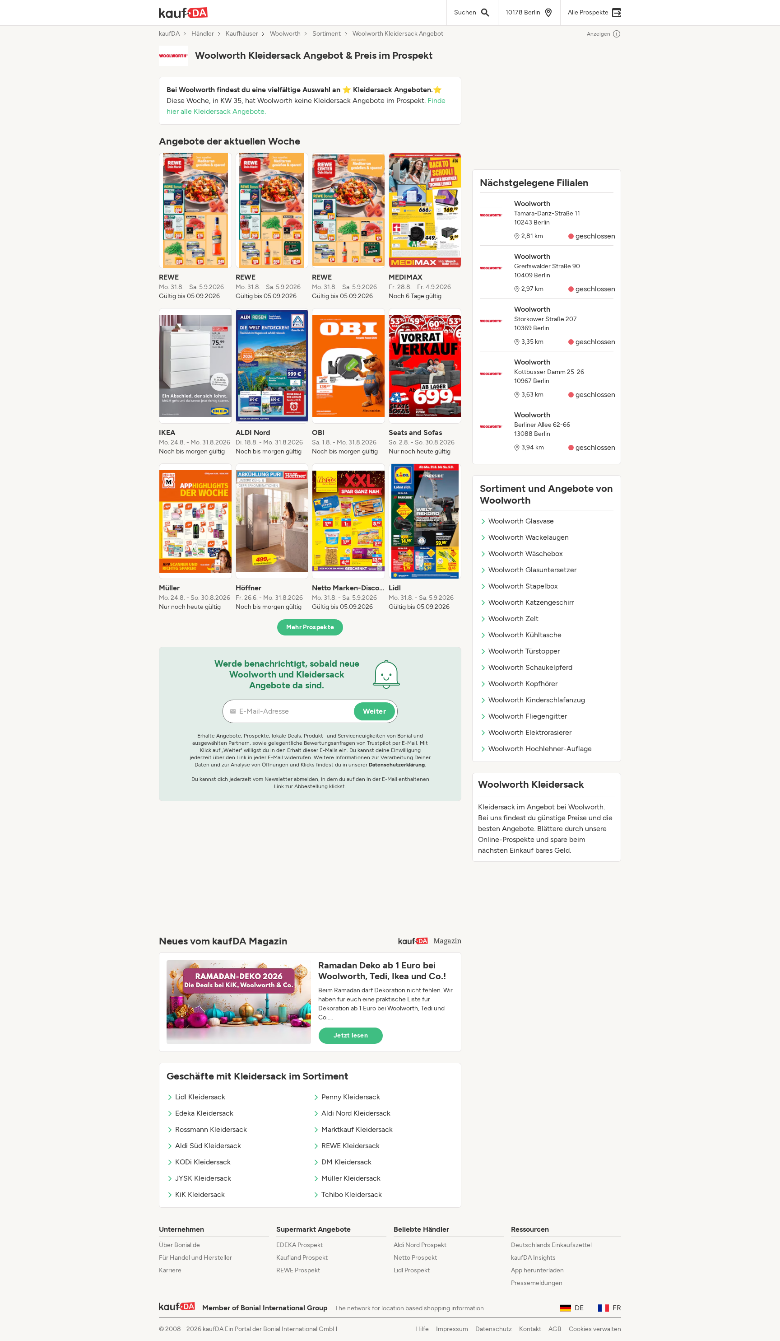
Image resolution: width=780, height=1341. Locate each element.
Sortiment (326, 34)
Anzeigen (598, 34)
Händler (202, 34)
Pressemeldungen (536, 1283)
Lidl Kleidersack (200, 1097)
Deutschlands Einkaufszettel (551, 1245)
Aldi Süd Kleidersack (208, 1145)
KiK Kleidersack (200, 1194)
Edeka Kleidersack (204, 1113)
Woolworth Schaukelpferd (530, 667)
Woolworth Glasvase (521, 521)
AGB (555, 1329)
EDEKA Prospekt (299, 1245)
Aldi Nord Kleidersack (355, 1113)
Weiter (374, 711)
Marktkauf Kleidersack (357, 1129)
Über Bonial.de (179, 1245)
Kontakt (530, 1329)
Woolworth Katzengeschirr (531, 602)
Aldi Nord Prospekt (420, 1245)
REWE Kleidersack (350, 1145)
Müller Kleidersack (351, 1178)
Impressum (452, 1329)
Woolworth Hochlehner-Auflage (540, 748)
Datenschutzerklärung (397, 765)
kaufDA (169, 34)
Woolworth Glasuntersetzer (532, 569)
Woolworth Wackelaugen (528, 537)
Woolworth (285, 34)
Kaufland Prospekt (302, 1258)
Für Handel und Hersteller (195, 1258)
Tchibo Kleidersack (351, 1194)
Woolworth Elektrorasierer (529, 732)
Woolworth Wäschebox (525, 553)
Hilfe (422, 1329)
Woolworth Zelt (513, 618)
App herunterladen (537, 1270)
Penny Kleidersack (350, 1097)
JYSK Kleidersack (203, 1178)
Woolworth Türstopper (524, 651)
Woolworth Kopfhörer (522, 683)
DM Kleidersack (346, 1162)
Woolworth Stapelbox (523, 586)
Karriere (170, 1270)
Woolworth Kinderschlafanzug (536, 700)
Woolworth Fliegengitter (527, 716)
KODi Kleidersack (203, 1162)
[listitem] (195, 227)
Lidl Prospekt (412, 1270)
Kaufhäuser (242, 34)
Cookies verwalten (595, 1329)
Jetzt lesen (351, 1035)
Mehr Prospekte (310, 627)
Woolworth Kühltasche (525, 635)
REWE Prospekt (298, 1270)
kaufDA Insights (533, 1258)
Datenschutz (493, 1329)
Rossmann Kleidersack (211, 1129)
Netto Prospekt (415, 1258)
